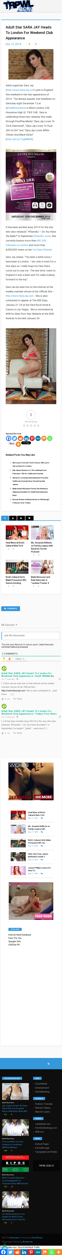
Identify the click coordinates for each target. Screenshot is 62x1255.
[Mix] (43, 438)
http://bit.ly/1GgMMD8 (19, 139)
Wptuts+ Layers (42, 1112)
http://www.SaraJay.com (21, 89)
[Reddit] (20, 438)
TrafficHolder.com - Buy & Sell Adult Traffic (20, 1247)
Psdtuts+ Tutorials (44, 1104)
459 (5, 1151)
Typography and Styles (46, 1152)
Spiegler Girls (14, 941)
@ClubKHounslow (16, 107)
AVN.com (39, 1132)
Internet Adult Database (19, 935)
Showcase (15, 1237)
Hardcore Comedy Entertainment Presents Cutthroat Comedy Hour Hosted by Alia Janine (30, 481)
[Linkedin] (26, 438)
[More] (18, 444)
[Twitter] (14, 438)
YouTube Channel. (42, 249)
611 (5, 1115)
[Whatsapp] (49, 438)
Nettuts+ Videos (42, 1108)
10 (12, 1187)
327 (5, 1187)
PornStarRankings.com (46, 1128)
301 (5, 1223)
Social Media (41, 1084)
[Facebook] (8, 438)
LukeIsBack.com (43, 1124)
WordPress (37, 1237)
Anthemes (28, 1242)
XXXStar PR (14, 945)
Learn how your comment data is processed (27, 645)
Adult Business (8, 1103)
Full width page (42, 1148)
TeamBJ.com (42, 236)
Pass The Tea (14, 938)
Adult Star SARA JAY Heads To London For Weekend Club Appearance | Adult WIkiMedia (27, 674)
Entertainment (42, 1088)
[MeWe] (38, 438)
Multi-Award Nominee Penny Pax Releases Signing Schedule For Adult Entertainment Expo (30, 492)
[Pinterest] (32, 438)
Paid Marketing (42, 1092)
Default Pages (42, 1144)
